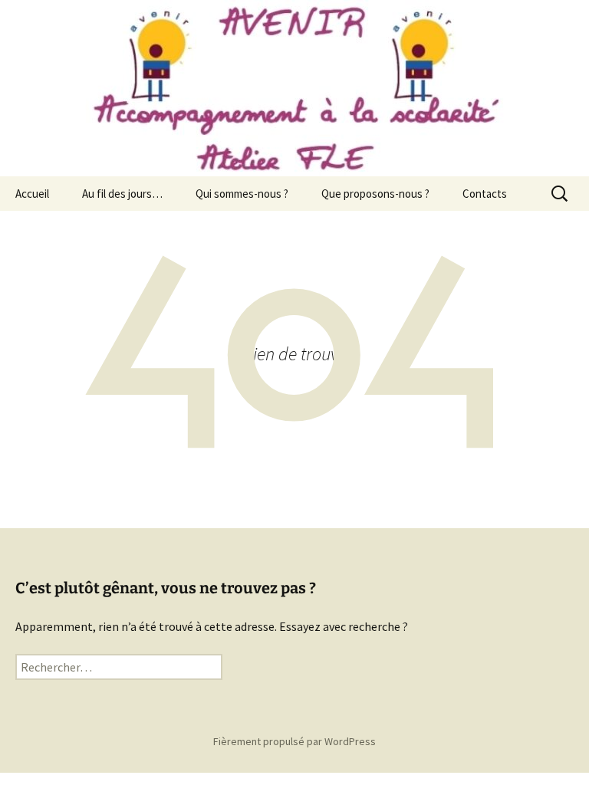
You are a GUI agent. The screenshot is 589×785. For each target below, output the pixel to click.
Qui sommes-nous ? (242, 193)
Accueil (32, 193)
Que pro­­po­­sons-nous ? (375, 193)
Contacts (484, 193)
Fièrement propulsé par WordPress (294, 741)
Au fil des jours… (122, 193)
